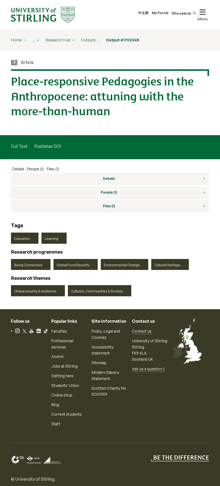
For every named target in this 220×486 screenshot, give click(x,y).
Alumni (57, 356)
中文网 (143, 13)
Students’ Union (65, 385)
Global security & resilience (35, 291)
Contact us (141, 331)
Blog (55, 404)
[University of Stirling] (43, 14)
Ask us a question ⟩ (148, 368)
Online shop (61, 395)
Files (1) (52, 169)
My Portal (160, 13)
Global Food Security (73, 265)
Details (18, 169)
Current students (66, 414)
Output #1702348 (122, 40)
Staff (55, 423)
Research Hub (58, 40)
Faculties (59, 331)
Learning (51, 238)
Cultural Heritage (167, 265)
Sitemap (99, 362)
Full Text (19, 146)
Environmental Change (122, 265)
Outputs (88, 40)
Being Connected (28, 265)
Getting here (62, 375)
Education (22, 238)
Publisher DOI (47, 146)
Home (16, 40)
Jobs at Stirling (64, 366)
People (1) (35, 169)
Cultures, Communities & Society (97, 291)
